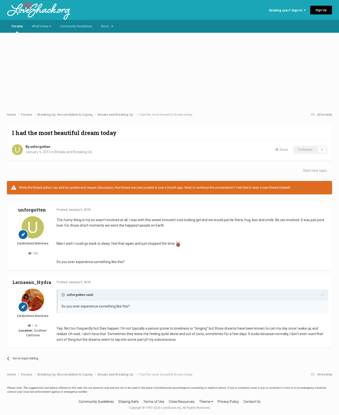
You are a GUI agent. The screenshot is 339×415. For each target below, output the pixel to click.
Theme (205, 402)
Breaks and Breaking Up (73, 152)
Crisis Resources (182, 402)
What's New (40, 26)
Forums (17, 26)
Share (283, 149)
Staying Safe (128, 402)
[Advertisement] (169, 70)
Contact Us (252, 402)
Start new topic (315, 171)
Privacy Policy (228, 402)
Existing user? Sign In (286, 10)
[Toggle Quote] (64, 295)
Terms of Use (153, 402)
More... (106, 26)
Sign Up (321, 10)
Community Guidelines (76, 26)
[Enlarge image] (178, 243)
